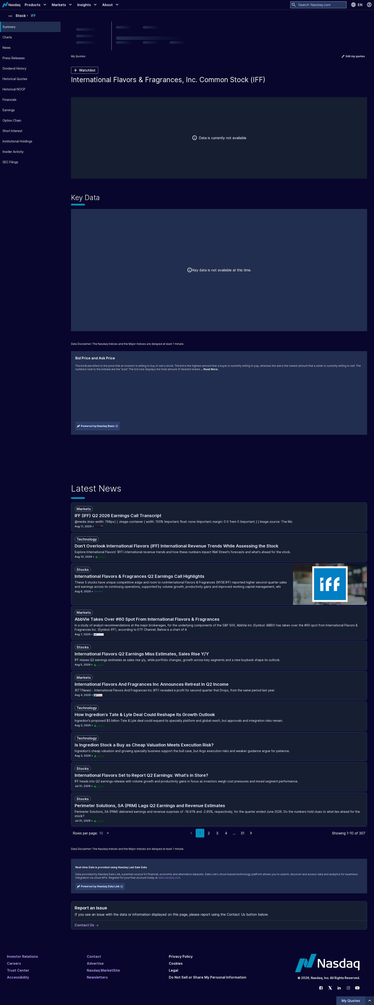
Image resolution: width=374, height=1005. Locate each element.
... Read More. (209, 369)
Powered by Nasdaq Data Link (100, 886)
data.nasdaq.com (169, 877)
